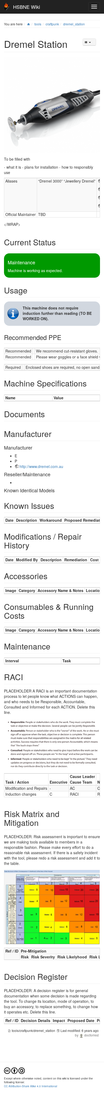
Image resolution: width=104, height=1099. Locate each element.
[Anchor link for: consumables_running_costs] (29, 615)
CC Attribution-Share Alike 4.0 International (30, 1086)
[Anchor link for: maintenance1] (54, 646)
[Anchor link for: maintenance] (37, 262)
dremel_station (74, 24)
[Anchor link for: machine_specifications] (91, 383)
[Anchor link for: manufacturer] (55, 433)
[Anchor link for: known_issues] (58, 505)
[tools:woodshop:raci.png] (52, 743)
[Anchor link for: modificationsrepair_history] (33, 545)
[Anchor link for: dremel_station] (72, 43)
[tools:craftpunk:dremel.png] (52, 104)
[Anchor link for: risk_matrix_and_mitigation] (43, 822)
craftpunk (52, 24)
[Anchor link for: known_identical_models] (57, 490)
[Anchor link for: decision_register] (71, 976)
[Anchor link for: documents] (49, 414)
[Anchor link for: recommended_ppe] (64, 337)
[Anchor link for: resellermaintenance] (52, 474)
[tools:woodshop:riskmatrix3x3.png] (52, 906)
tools (37, 24)
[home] (28, 24)
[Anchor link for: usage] (31, 290)
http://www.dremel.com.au (41, 466)
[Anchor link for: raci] (27, 677)
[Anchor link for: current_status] (60, 242)
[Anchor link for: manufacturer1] (34, 447)
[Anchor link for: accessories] (51, 576)
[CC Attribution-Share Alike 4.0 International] (14, 1070)
